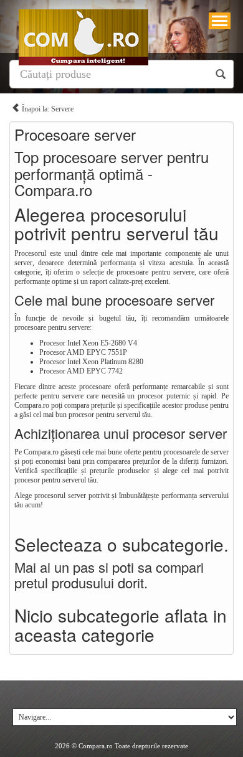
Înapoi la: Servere (47, 109)
